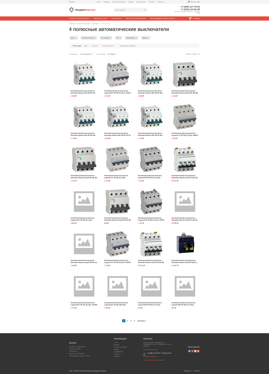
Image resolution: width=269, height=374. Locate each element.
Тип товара (105, 38)
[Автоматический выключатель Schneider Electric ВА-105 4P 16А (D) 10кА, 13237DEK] (84, 117)
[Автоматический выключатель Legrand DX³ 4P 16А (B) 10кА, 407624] (118, 286)
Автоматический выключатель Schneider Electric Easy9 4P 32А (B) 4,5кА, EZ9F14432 (84, 178)
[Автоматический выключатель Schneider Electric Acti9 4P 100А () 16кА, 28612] (185, 244)
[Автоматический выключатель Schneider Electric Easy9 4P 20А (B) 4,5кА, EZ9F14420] (118, 202)
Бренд (144, 38)
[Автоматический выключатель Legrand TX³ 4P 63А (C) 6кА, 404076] (118, 244)
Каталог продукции (83, 23)
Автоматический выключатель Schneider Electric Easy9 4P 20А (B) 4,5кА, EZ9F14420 (117, 220)
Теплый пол (73, 351)
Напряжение (130, 38)
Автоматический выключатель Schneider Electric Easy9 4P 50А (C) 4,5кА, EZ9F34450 (84, 262)
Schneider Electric (108, 46)
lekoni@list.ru (152, 356)
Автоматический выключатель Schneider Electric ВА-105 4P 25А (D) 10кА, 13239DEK (150, 135)
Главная (72, 23)
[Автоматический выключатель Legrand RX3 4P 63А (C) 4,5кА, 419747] (151, 159)
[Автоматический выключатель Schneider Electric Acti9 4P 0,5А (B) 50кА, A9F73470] (151, 244)
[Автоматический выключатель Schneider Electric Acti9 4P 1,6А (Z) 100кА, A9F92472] (185, 202)
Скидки (130, 2)
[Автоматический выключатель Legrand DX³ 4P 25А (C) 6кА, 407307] (151, 202)
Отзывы (151, 2)
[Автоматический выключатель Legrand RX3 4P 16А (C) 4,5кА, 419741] (185, 286)
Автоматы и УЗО (74, 349)
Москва (71, 2)
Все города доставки (150, 349)
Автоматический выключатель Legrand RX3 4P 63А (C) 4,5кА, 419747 (150, 178)
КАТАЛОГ (73, 343)
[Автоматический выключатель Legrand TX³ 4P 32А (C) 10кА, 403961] (118, 159)
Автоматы (95, 23)
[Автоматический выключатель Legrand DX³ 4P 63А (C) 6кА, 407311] (118, 74)
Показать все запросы (127, 46)
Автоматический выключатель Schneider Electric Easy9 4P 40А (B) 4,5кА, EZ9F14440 (184, 93)
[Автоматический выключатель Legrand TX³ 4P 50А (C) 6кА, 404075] (185, 117)
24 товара (111, 54)
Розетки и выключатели (77, 346)
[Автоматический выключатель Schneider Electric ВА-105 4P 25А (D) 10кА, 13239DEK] (151, 117)
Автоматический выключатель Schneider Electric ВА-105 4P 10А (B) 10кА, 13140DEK (83, 93)
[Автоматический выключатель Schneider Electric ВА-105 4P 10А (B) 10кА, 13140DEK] (84, 74)
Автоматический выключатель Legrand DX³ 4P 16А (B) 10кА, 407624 (116, 305)
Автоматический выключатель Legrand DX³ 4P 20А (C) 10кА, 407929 (83, 220)
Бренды (106, 2)
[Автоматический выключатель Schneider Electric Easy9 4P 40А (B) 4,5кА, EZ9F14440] (185, 74)
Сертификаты (141, 2)
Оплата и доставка (118, 2)
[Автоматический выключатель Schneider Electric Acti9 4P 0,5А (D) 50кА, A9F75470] (185, 159)
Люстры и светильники (77, 353)
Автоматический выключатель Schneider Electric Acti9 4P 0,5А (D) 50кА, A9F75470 (184, 178)
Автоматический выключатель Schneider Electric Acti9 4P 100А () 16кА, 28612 (184, 262)
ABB (85, 46)
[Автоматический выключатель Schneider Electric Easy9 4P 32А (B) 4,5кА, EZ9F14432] (84, 159)
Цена (72, 38)
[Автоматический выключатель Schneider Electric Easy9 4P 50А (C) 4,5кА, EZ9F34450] (84, 244)
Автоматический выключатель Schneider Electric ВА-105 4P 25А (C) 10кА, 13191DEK (150, 93)
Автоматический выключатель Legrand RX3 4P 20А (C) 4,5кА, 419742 (150, 305)
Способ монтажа (88, 38)
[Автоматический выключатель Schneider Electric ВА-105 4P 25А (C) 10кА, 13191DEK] (151, 74)
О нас (99, 2)
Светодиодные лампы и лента (79, 356)
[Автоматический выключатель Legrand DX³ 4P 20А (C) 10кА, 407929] (84, 202)
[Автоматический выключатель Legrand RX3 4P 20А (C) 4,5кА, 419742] (151, 286)
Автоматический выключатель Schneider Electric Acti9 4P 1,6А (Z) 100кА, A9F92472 (184, 220)
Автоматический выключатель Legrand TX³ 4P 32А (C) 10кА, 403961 (116, 178)
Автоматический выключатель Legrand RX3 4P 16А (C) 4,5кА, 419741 (183, 305)
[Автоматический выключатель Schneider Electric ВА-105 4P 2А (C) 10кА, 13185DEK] (118, 117)
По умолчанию (85, 54)
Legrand (94, 46)
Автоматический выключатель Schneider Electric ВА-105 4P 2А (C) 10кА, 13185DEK (117, 135)
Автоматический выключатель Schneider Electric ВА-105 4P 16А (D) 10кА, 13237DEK (83, 135)
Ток (117, 38)
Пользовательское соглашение (154, 360)
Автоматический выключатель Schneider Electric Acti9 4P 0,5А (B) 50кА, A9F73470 (151, 262)
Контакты (160, 2)
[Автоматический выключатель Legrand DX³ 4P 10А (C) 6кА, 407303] (84, 286)
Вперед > (142, 321)
